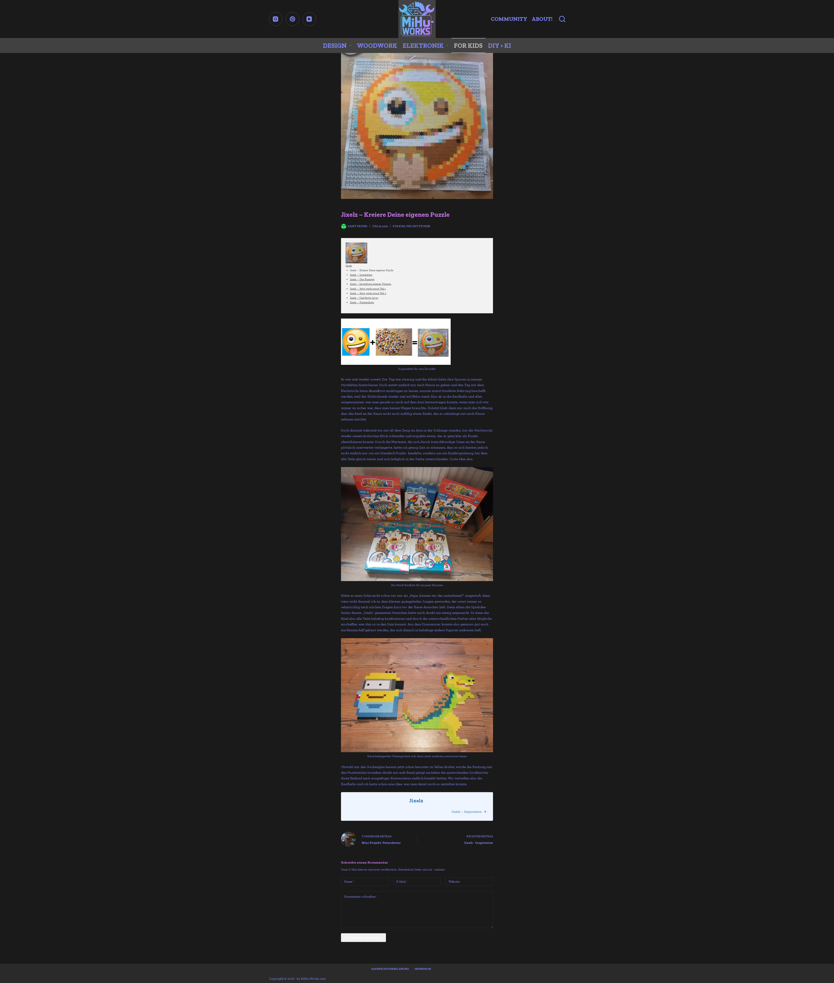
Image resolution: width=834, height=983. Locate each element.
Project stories (418, 226)
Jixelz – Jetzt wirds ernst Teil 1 (368, 288)
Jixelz (349, 265)
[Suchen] (562, 19)
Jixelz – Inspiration (361, 274)
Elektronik (423, 46)
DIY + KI (499, 46)
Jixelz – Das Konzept (362, 279)
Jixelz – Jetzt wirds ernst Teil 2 (368, 293)
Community (509, 18)
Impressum (422, 968)
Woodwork (377, 46)
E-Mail (402, 882)
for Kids (468, 46)
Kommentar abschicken (363, 938)
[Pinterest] (292, 19)
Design (335, 46)
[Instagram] (276, 19)
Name (349, 882)
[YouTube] (309, 19)
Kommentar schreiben (361, 897)
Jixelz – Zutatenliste (362, 302)
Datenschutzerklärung (390, 968)
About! (542, 18)
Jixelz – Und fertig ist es (364, 297)
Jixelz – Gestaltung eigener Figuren (370, 284)
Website (454, 882)
